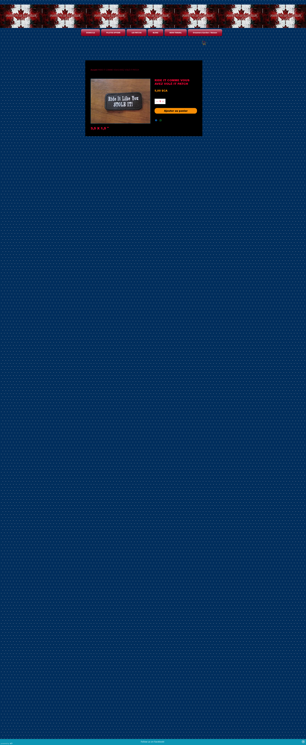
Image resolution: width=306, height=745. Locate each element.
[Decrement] (157, 101)
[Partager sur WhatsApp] (160, 120)
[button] (204, 43)
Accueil (94, 70)
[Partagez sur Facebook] (156, 120)
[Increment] (163, 101)
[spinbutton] (160, 101)
